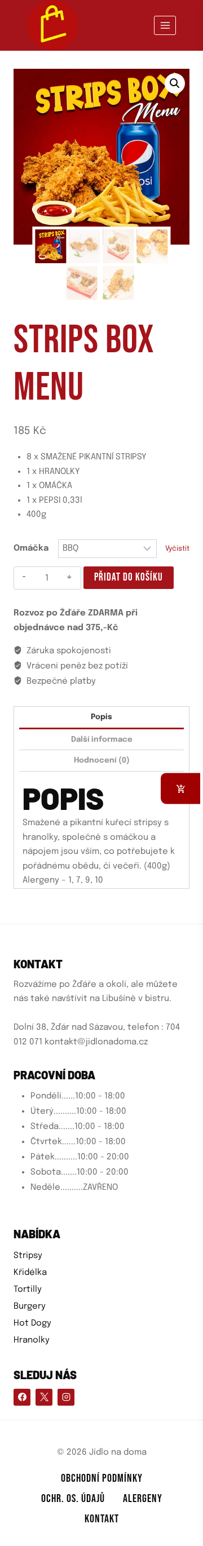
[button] (175, 83)
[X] (44, 1397)
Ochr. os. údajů (73, 1498)
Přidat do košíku (128, 577)
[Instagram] (66, 1397)
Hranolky (32, 1340)
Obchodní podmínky (102, 1478)
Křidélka (30, 1272)
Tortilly (28, 1289)
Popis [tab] (101, 717)
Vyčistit (177, 548)
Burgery (30, 1306)
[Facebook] (22, 1397)
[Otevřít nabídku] (165, 25)
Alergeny (142, 1498)
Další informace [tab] (102, 739)
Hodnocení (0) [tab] (102, 760)
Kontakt (102, 1519)
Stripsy (28, 1255)
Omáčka (31, 548)
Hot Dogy (32, 1323)
